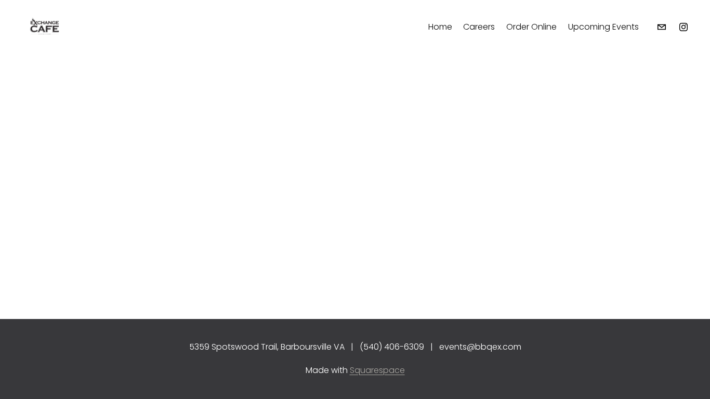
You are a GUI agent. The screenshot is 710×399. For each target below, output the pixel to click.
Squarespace (377, 370)
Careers (479, 27)
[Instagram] (683, 27)
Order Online (531, 27)
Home (440, 27)
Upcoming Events (603, 27)
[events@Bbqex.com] (661, 27)
